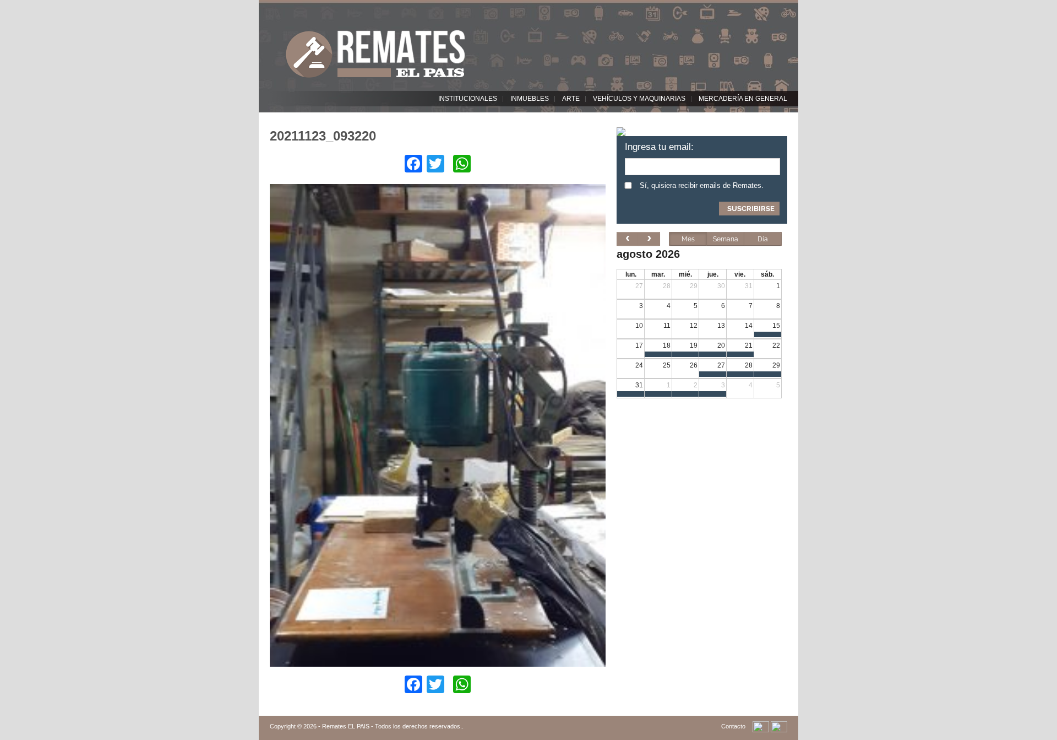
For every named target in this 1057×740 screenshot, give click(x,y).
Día (763, 239)
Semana (725, 239)
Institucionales (467, 98)
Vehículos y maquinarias (639, 98)
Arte (571, 98)
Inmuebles (529, 98)
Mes (688, 239)
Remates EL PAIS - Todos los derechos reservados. (392, 726)
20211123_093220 (323, 135)
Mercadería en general (743, 98)
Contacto (733, 726)
